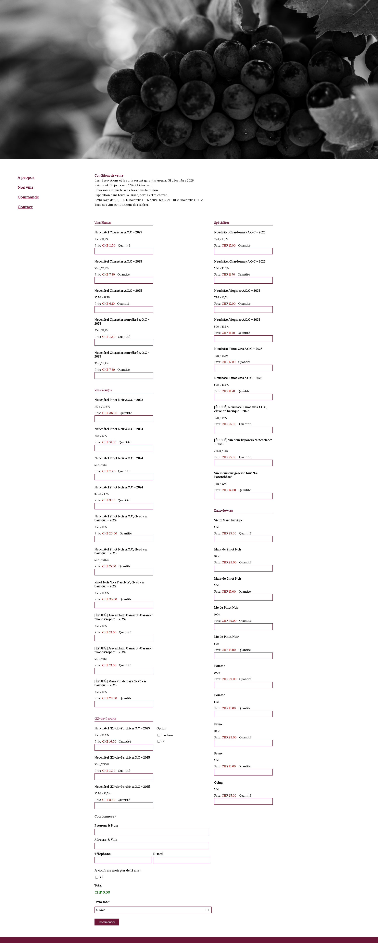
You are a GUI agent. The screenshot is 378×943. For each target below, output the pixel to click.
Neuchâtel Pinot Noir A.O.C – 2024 (118, 429)
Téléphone (102, 854)
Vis (162, 741)
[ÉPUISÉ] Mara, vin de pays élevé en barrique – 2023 (120, 683)
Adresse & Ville (106, 840)
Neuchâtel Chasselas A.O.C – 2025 (118, 232)
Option (161, 728)
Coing (218, 782)
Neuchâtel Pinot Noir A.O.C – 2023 (118, 400)
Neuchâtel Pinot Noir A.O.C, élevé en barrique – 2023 (120, 551)
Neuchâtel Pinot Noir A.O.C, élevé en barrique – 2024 (120, 518)
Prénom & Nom (106, 825)
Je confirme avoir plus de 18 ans (117, 870)
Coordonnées (105, 816)
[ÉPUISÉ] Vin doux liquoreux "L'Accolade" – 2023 (243, 442)
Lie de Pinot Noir (226, 607)
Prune (218, 724)
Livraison (102, 902)
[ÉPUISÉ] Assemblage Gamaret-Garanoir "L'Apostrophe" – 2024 (123, 617)
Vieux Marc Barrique (228, 520)
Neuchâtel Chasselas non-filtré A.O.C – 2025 (121, 321)
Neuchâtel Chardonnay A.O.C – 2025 (239, 232)
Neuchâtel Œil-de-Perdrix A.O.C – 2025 (122, 728)
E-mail (158, 854)
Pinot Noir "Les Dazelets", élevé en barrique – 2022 (119, 584)
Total (98, 885)
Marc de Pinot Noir (227, 549)
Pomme (219, 666)
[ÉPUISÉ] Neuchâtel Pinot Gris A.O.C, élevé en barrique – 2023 (240, 409)
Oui (100, 877)
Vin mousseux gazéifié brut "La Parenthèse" (236, 475)
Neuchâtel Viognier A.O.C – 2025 (237, 290)
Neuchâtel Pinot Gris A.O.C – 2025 (238, 349)
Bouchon (166, 735)
